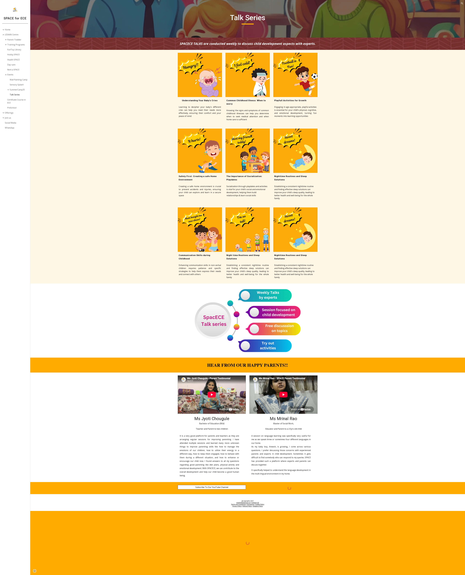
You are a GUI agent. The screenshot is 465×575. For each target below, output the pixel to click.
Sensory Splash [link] (17, 84)
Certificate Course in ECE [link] (16, 101)
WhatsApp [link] (9, 127)
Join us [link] (8, 117)
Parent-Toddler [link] (14, 39)
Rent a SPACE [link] (13, 69)
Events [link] (10, 74)
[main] (248, 18)
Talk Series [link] (15, 94)
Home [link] (7, 29)
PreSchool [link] (11, 107)
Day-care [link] (11, 64)
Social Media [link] (10, 122)
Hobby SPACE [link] (13, 54)
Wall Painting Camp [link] (18, 79)
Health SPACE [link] (13, 59)
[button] (462, 3)
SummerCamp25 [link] (17, 89)
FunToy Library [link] (14, 49)
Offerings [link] (9, 112)
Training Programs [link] (16, 44)
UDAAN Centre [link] (11, 34)
